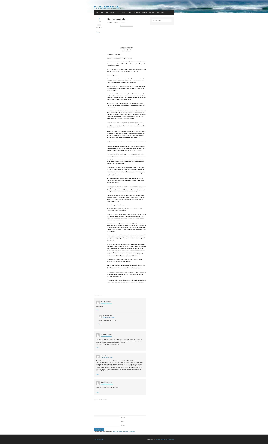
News (118, 12)
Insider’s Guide (160, 12)
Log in (172, 439)
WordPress (168, 439)
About (102, 12)
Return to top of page (98, 439)
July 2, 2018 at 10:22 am (107, 357)
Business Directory (110, 12)
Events (123, 12)
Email (122, 421)
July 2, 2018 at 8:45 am (108, 317)
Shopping (144, 12)
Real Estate (152, 12)
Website (123, 425)
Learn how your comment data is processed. (124, 431)
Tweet (98, 32)
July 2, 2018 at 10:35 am (107, 384)
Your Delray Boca (106, 6)
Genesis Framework (160, 439)
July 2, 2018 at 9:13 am (106, 336)
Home (96, 12)
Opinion (129, 12)
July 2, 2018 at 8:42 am (106, 303)
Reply (97, 310)
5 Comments (99, 27)
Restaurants (137, 12)
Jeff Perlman (116, 22)
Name (122, 418)
